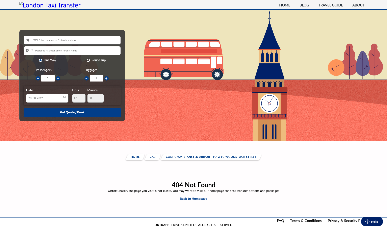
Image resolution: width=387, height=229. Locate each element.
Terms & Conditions (306, 221)
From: (34, 40)
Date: (30, 90)
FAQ (280, 221)
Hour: (76, 90)
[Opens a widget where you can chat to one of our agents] (372, 222)
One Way (50, 60)
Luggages (90, 70)
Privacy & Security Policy (348, 221)
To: (33, 50)
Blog (304, 5)
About (358, 5)
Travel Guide (330, 5)
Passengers (44, 70)
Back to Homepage (193, 198)
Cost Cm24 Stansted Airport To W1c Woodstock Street (211, 157)
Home (284, 5)
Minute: (92, 90)
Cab (153, 157)
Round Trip (99, 60)
